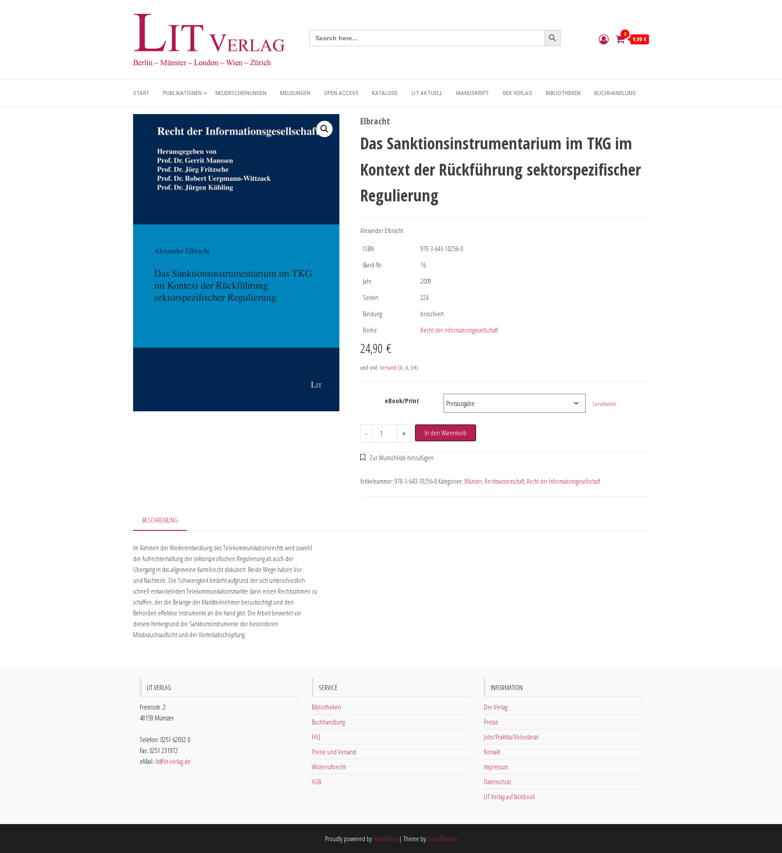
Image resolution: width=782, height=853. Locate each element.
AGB (316, 781)
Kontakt (492, 751)
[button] (324, 129)
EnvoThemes (443, 838)
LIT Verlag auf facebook (509, 796)
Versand (388, 367)
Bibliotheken (563, 93)
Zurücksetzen (604, 404)
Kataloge (385, 93)
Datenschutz (497, 781)
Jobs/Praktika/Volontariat (511, 736)
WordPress (385, 838)
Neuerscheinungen (241, 93)
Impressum (496, 766)
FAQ (316, 736)
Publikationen (182, 93)
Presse (491, 721)
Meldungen (295, 93)
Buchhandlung (615, 93)
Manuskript (472, 93)
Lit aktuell (427, 93)
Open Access (341, 93)
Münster (473, 481)
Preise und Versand (334, 751)
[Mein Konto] (604, 39)
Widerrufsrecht (329, 766)
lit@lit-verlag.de (173, 761)
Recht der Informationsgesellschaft (459, 329)
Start (141, 93)
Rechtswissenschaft (504, 481)
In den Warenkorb (445, 432)
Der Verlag (517, 93)
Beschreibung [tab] (160, 519)
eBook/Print (402, 400)
